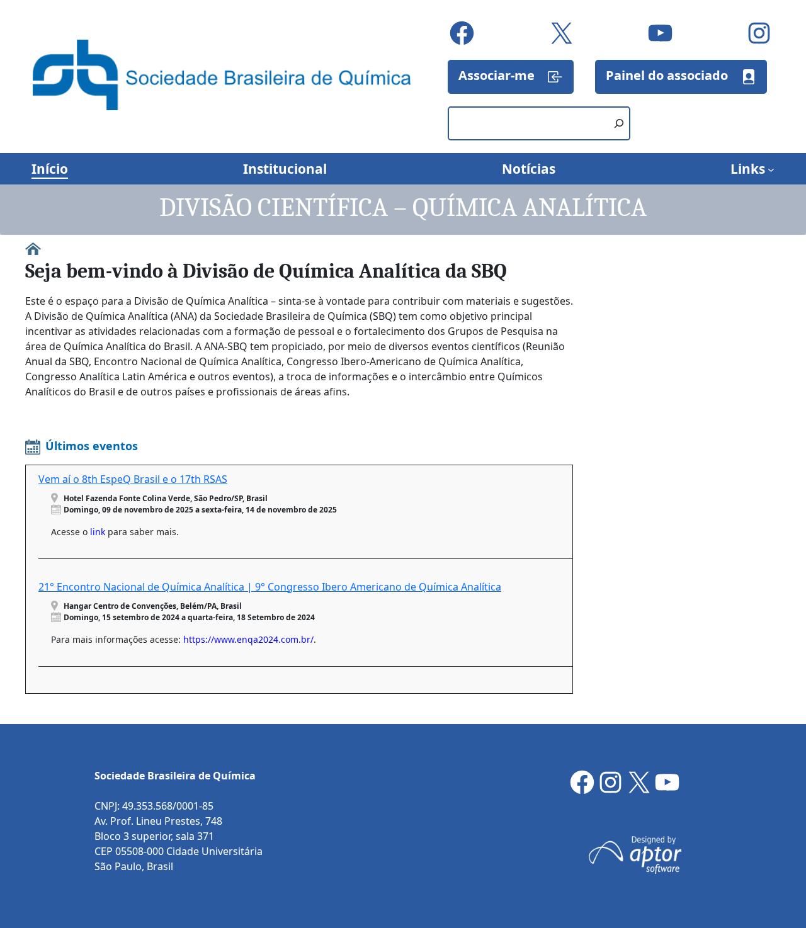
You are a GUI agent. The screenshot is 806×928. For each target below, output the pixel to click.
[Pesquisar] (619, 123)
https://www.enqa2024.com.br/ (248, 639)
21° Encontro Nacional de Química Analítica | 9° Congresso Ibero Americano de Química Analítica (269, 587)
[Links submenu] (771, 169)
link (97, 532)
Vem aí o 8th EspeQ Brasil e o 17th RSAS (132, 479)
